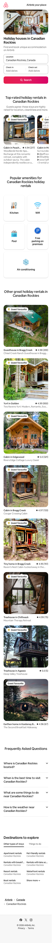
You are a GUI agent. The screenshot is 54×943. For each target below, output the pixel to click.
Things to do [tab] (35, 844)
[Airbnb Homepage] (6, 5)
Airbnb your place (36, 4)
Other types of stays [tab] (14, 844)
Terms (31, 928)
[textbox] (14, 71)
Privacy (21, 928)
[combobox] (26, 60)
